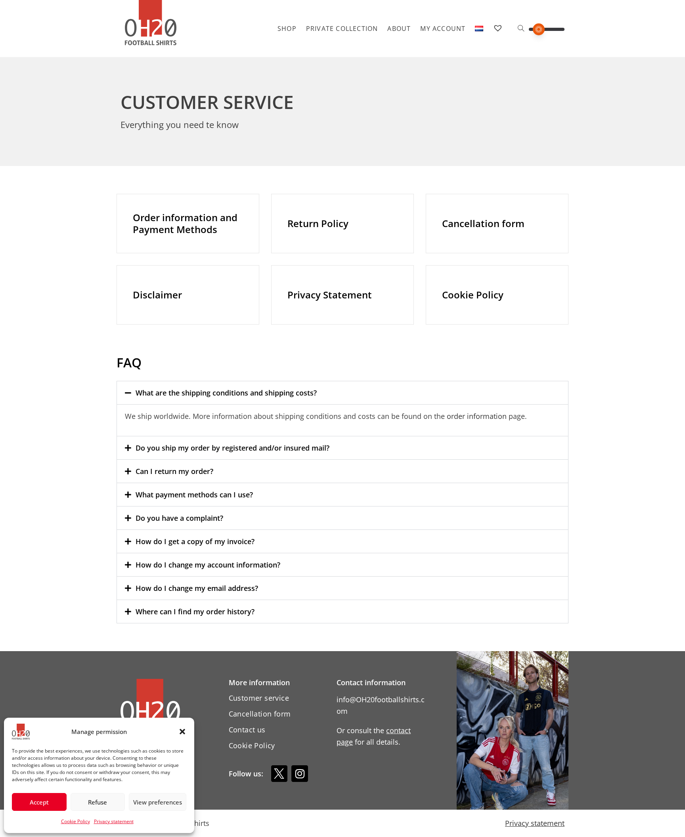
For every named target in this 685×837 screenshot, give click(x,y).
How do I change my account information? (208, 564)
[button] (182, 732)
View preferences (157, 802)
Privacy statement (114, 821)
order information (477, 416)
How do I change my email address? (197, 588)
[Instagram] (299, 773)
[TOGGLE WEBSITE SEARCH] (521, 28)
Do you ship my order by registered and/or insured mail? (232, 448)
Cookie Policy (75, 821)
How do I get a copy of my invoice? (195, 541)
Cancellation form (260, 714)
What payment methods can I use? (194, 494)
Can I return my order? (174, 471)
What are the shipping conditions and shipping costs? (226, 392)
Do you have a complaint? (179, 518)
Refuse (97, 802)
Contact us (247, 730)
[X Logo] (279, 773)
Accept (39, 802)
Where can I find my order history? (195, 611)
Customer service (259, 698)
